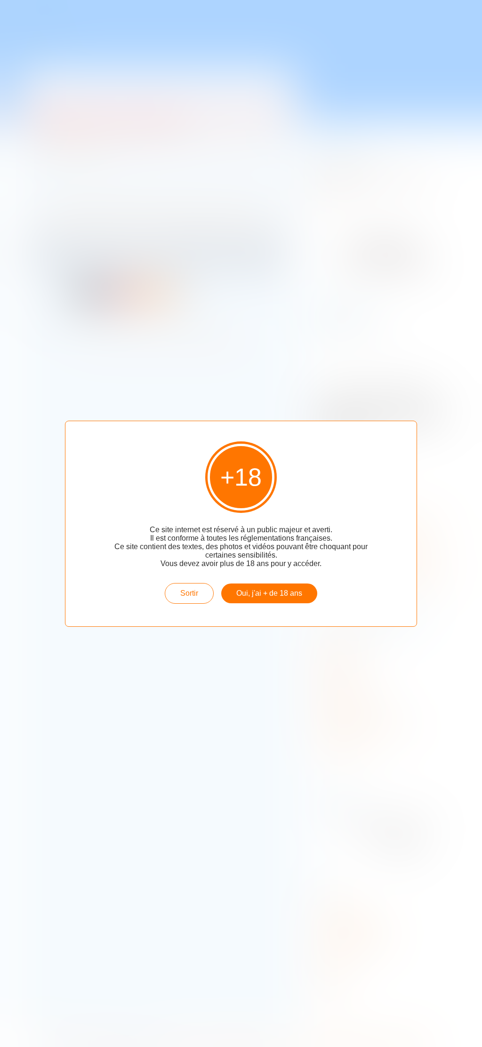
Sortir (189, 593)
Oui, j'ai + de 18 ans (269, 593)
